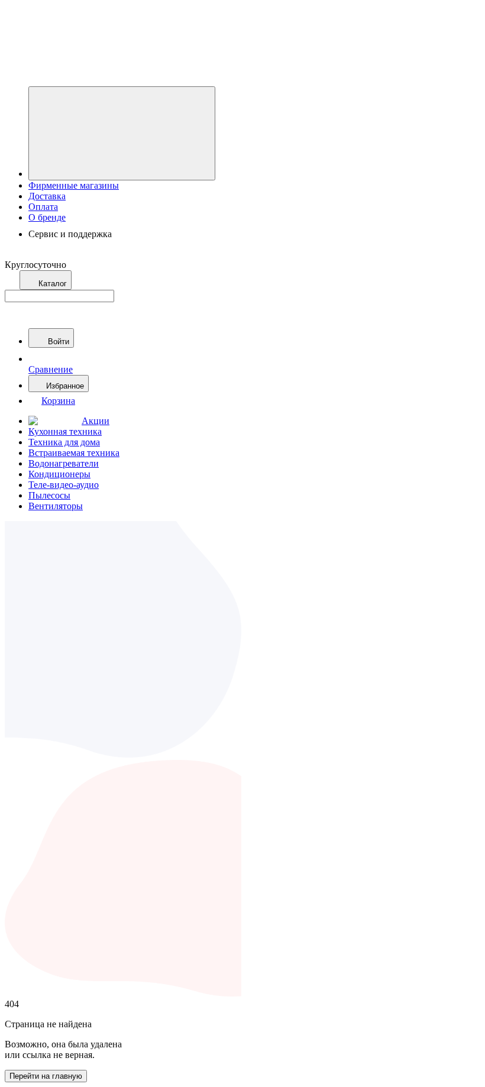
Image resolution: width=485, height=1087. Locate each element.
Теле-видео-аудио (63, 485)
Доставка (47, 196)
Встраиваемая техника (73, 453)
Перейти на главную (45, 1076)
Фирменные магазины (73, 185)
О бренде (47, 217)
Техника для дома (64, 442)
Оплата (43, 207)
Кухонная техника (65, 431)
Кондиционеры (59, 474)
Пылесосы (49, 495)
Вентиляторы (55, 506)
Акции (95, 421)
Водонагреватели (63, 463)
